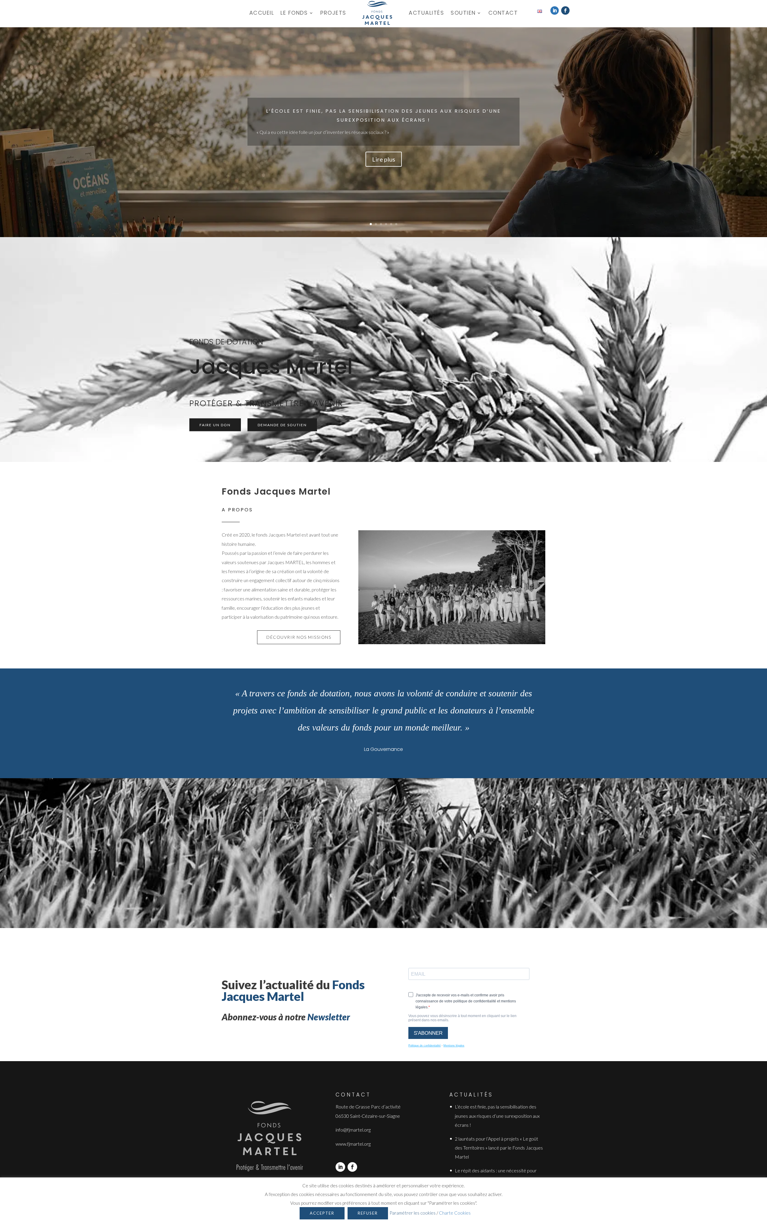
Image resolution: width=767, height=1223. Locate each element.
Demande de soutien (282, 424)
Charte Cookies (455, 1213)
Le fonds (294, 12)
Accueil (261, 12)
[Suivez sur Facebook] (565, 10)
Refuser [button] (368, 1213)
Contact (503, 12)
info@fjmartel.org (353, 1129)
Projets (333, 12)
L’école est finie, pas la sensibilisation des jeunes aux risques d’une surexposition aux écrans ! (497, 1116)
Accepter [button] (322, 1213)
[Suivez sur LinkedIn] (554, 10)
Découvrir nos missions (298, 637)
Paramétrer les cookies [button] (412, 1213)
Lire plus (383, 159)
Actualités (426, 12)
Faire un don (215, 424)
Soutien (463, 12)
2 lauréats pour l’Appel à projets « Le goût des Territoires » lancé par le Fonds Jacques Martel (499, 1148)
